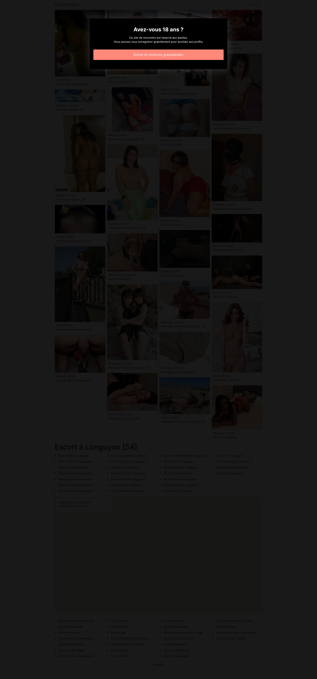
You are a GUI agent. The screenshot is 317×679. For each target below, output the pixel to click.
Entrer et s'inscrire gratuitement (158, 55)
